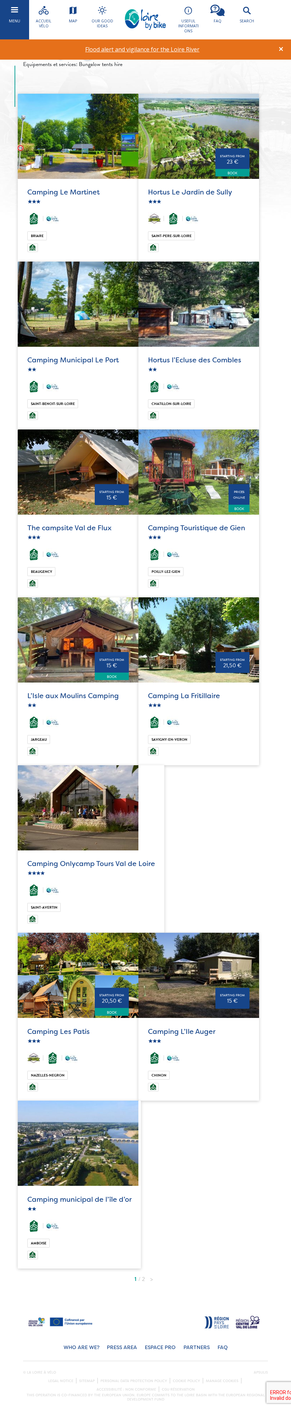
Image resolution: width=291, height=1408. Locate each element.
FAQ (223, 1347)
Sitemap (87, 1381)
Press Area (122, 1347)
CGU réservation (178, 1389)
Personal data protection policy (133, 1381)
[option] (142, 49)
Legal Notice (60, 1381)
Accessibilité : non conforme (126, 1389)
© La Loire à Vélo (39, 1372)
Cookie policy (186, 1381)
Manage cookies (222, 1381)
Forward (151, 1277)
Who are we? (81, 1347)
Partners (196, 1347)
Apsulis (261, 1372)
